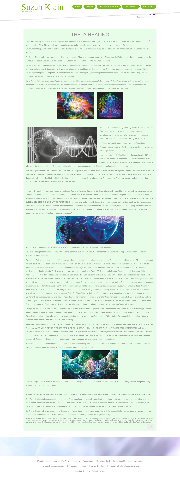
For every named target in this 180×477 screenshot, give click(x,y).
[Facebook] (130, 18)
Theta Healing (131, 7)
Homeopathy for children (77, 466)
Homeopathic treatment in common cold (123, 466)
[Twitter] (125, 18)
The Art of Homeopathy (70, 461)
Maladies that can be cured (48, 461)
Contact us (148, 7)
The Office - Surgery (108, 7)
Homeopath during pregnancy (53, 466)
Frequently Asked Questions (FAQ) (97, 461)
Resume (89, 7)
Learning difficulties (97, 466)
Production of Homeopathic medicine (128, 461)
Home (77, 7)
